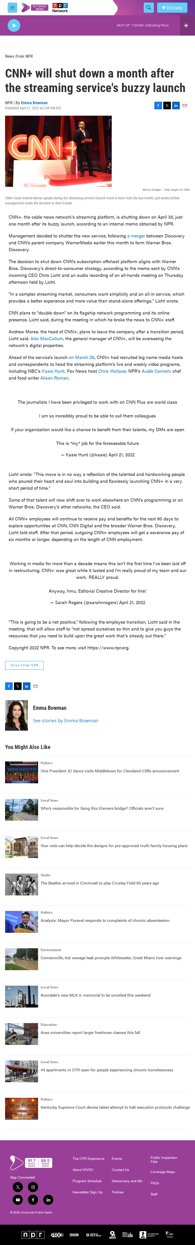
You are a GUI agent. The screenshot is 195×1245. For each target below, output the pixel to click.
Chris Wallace (112, 371)
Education (49, 1025)
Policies (118, 1192)
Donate (174, 7)
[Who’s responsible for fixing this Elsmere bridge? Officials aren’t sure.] (21, 810)
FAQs (155, 1183)
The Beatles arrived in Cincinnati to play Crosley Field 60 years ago (100, 883)
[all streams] (187, 25)
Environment (51, 950)
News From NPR (19, 56)
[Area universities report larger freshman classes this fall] (21, 1034)
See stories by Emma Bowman (65, 720)
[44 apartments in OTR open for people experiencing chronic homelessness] (21, 1071)
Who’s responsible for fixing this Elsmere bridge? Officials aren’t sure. (103, 808)
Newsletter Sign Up (88, 1192)
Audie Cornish (156, 371)
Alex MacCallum (46, 338)
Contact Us (120, 1170)
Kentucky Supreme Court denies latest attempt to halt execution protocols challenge (115, 1107)
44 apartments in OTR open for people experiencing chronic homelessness (107, 1070)
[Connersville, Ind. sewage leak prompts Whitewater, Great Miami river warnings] (21, 959)
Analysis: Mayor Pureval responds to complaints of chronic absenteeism (105, 920)
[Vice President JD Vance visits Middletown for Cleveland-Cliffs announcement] (21, 772)
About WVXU (83, 1170)
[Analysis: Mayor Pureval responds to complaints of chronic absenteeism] (21, 922)
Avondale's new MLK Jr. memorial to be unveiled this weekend (96, 995)
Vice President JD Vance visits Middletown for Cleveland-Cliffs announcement (110, 771)
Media (45, 875)
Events (117, 1159)
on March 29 (81, 357)
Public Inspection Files (164, 1160)
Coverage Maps (163, 1172)
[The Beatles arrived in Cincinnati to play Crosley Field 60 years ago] (21, 884)
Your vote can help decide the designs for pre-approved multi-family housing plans (114, 845)
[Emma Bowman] (16, 715)
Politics (46, 763)
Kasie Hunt (53, 371)
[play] (14, 25)
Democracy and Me (127, 1181)
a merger (136, 235)
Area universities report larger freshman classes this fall (90, 1032)
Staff (154, 1194)
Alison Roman (54, 377)
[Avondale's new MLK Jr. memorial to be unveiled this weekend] (21, 997)
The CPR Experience (88, 1159)
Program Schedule (87, 1181)
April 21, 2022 (121, 454)
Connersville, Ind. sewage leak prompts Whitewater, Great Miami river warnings (111, 958)
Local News (49, 801)
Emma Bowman (34, 102)
